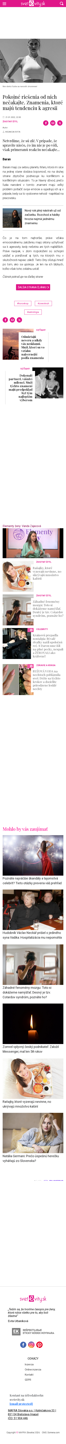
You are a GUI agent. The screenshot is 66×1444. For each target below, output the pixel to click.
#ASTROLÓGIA (33, 312)
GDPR (28, 1380)
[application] (33, 543)
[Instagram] (31, 1345)
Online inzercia (33, 1369)
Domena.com (54, 1432)
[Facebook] (45, 123)
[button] (61, 3)
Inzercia (29, 1364)
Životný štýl (10, 121)
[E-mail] (52, 123)
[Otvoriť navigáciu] (4, 3)
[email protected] (21, 1404)
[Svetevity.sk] (33, 3)
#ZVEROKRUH (43, 303)
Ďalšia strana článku (32, 287)
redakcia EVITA (12, 132)
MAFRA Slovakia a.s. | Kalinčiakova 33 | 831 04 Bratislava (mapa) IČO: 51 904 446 (32, 1414)
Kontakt (29, 1374)
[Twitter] (59, 123)
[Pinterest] (39, 1345)
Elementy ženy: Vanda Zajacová (22, 526)
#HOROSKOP (23, 303)
